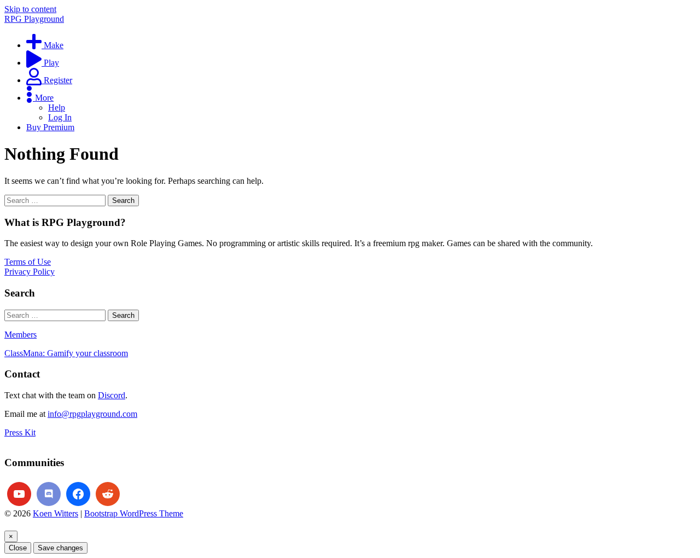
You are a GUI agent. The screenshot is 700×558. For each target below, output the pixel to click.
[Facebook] (78, 494)
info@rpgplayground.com (92, 414)
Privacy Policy (29, 271)
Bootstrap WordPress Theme (133, 513)
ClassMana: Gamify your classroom (66, 353)
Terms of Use (27, 261)
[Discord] (48, 494)
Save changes (60, 548)
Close (18, 548)
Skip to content (30, 9)
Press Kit (20, 432)
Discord (111, 395)
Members (20, 334)
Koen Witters (55, 513)
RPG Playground (34, 19)
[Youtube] (19, 494)
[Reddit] (107, 494)
